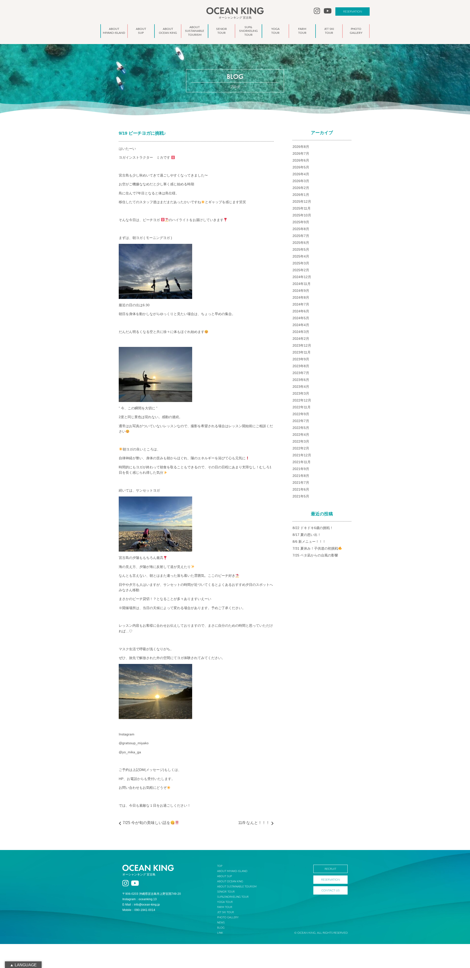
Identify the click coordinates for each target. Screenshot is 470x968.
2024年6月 (301, 311)
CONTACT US (330, 890)
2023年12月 (302, 345)
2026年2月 (301, 188)
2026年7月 (301, 153)
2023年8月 (301, 366)
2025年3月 (301, 263)
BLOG (220, 927)
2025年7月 (301, 236)
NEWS (221, 922)
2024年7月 (301, 304)
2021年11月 (302, 462)
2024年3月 (301, 332)
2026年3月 (301, 181)
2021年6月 (301, 489)
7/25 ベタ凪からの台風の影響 (315, 555)
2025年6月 (301, 243)
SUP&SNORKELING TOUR (233, 897)
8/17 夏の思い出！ (307, 535)
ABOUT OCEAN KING (230, 881)
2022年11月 (302, 407)
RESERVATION (352, 11)
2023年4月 (301, 387)
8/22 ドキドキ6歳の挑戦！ (313, 528)
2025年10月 (302, 215)
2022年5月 (301, 428)
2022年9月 (301, 414)
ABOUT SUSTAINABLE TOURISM (237, 886)
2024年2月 (301, 339)
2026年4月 (301, 174)
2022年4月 (301, 435)
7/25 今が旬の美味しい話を (146, 823)
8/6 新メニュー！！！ (309, 541)
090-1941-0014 (144, 910)
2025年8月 (301, 229)
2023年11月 (302, 352)
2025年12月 (302, 201)
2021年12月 (302, 455)
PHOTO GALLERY (228, 917)
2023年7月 (301, 373)
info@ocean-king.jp (147, 904)
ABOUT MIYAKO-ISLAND (232, 871)
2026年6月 (301, 160)
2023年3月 (301, 393)
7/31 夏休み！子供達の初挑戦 (315, 548)
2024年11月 (302, 284)
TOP (219, 866)
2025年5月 (301, 249)
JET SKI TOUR (225, 912)
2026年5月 (301, 167)
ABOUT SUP (224, 876)
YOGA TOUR (225, 902)
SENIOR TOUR (226, 891)
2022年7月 (301, 421)
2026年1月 (301, 195)
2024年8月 (301, 297)
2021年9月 (301, 469)
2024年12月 (302, 277)
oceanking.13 (148, 899)
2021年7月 (301, 482)
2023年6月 (301, 380)
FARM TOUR (224, 907)
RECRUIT (330, 868)
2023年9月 (301, 359)
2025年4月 (301, 256)
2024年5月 (301, 318)
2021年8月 (301, 476)
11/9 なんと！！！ (254, 823)
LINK (220, 933)
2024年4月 (301, 325)
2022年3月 (301, 441)
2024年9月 (301, 291)
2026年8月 (301, 147)
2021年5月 (301, 496)
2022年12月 (302, 400)
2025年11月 (302, 208)
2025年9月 (301, 222)
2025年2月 (301, 270)
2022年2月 (301, 448)
